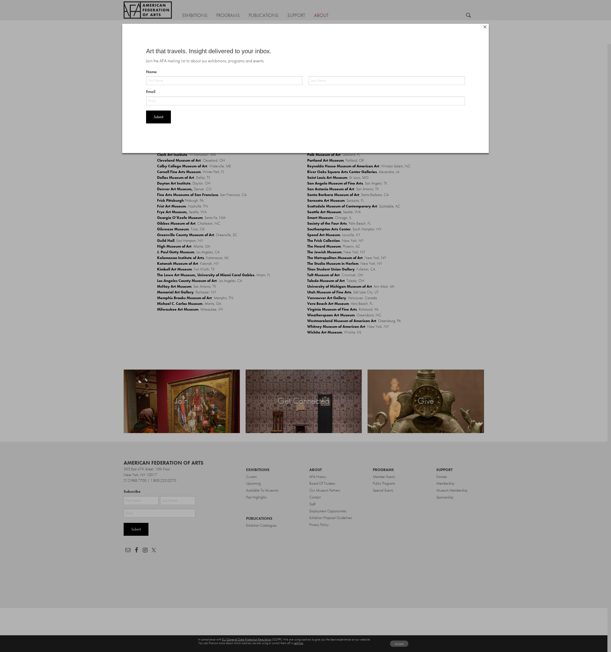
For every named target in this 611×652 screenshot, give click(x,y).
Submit (158, 116)
